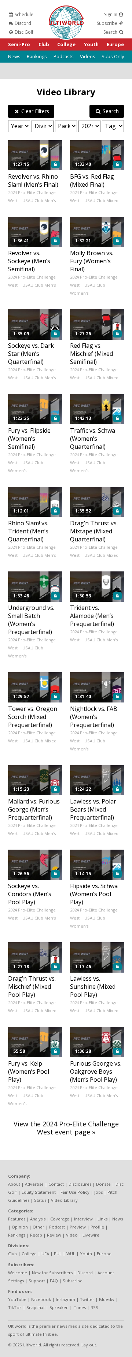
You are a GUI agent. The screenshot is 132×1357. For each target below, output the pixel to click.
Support (37, 1280)
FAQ (54, 1280)
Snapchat (35, 1307)
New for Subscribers (52, 1272)
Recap (36, 1235)
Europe (115, 44)
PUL (58, 1253)
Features (16, 1219)
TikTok (15, 1307)
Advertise (34, 1184)
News (14, 56)
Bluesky (106, 1299)
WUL (70, 1253)
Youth (91, 44)
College (66, 44)
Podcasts (64, 56)
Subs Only (113, 56)
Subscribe (107, 23)
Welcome (17, 1272)
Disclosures (80, 1184)
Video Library (66, 92)
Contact (56, 1184)
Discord (22, 23)
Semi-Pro (19, 44)
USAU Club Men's (39, 200)
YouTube (17, 1299)
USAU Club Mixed (101, 200)
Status (40, 1200)
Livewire (90, 1235)
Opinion (20, 1227)
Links (102, 1219)
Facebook (41, 1299)
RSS (94, 1307)
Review (54, 1235)
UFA (45, 1253)
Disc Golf (23, 32)
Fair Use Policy (74, 1192)
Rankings (37, 56)
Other (38, 1227)
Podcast (57, 1227)
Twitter (87, 1299)
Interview (83, 1219)
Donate (103, 1184)
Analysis (37, 1219)
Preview (78, 1227)
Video (72, 1235)
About (14, 1184)
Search (110, 32)
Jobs (98, 1192)
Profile (97, 1227)
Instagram (65, 1299)
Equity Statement (39, 1192)
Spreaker (59, 1307)
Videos (87, 56)
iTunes (79, 1307)
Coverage (59, 1219)
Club (43, 44)
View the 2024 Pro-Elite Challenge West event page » (66, 1127)
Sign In (111, 14)
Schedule (23, 14)
